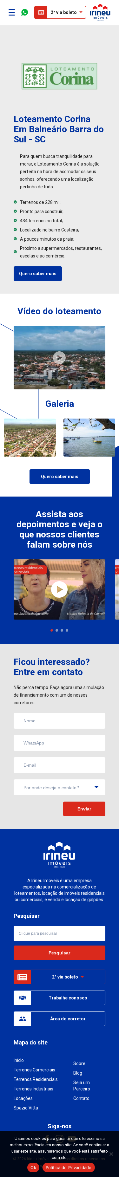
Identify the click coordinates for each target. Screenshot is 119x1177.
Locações (23, 1098)
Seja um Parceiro (81, 1085)
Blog (77, 1073)
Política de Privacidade (69, 1167)
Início (19, 1060)
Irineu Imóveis (100, 12)
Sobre (79, 1063)
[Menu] (12, 12)
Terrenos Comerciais (34, 1069)
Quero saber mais (37, 273)
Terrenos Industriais (33, 1088)
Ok (33, 1167)
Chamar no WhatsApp (24, 12)
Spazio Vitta (26, 1107)
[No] (111, 1154)
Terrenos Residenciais (36, 1079)
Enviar (84, 808)
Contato (81, 1098)
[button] (51, 630)
